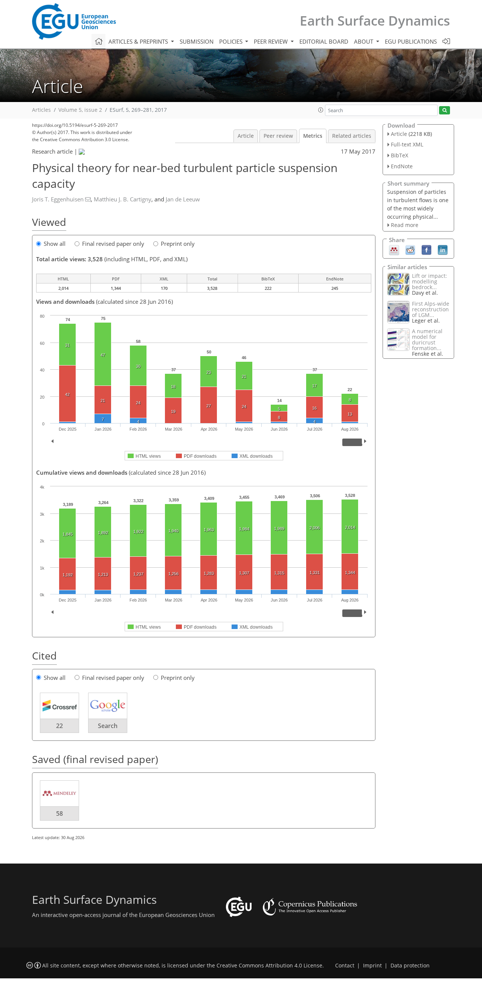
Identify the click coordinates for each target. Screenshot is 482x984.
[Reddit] (410, 249)
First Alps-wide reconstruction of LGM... (430, 309)
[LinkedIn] (443, 249)
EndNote (402, 166)
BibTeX (399, 155)
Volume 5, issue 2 (80, 110)
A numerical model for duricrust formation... (427, 339)
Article (246, 136)
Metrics (312, 136)
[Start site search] (444, 110)
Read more (404, 224)
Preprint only (178, 243)
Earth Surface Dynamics (375, 20)
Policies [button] (231, 41)
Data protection (410, 965)
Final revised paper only (113, 243)
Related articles (351, 136)
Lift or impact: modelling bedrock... (429, 281)
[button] (320, 110)
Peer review (278, 136)
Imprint (372, 965)
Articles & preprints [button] (138, 41)
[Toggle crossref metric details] (59, 705)
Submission (197, 41)
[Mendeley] (394, 249)
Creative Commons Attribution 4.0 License (269, 965)
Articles (41, 110)
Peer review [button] (271, 41)
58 (59, 813)
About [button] (364, 41)
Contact (344, 965)
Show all (55, 243)
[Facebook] (426, 249)
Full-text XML (407, 144)
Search (107, 726)
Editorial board (323, 41)
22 (59, 726)
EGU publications (411, 41)
